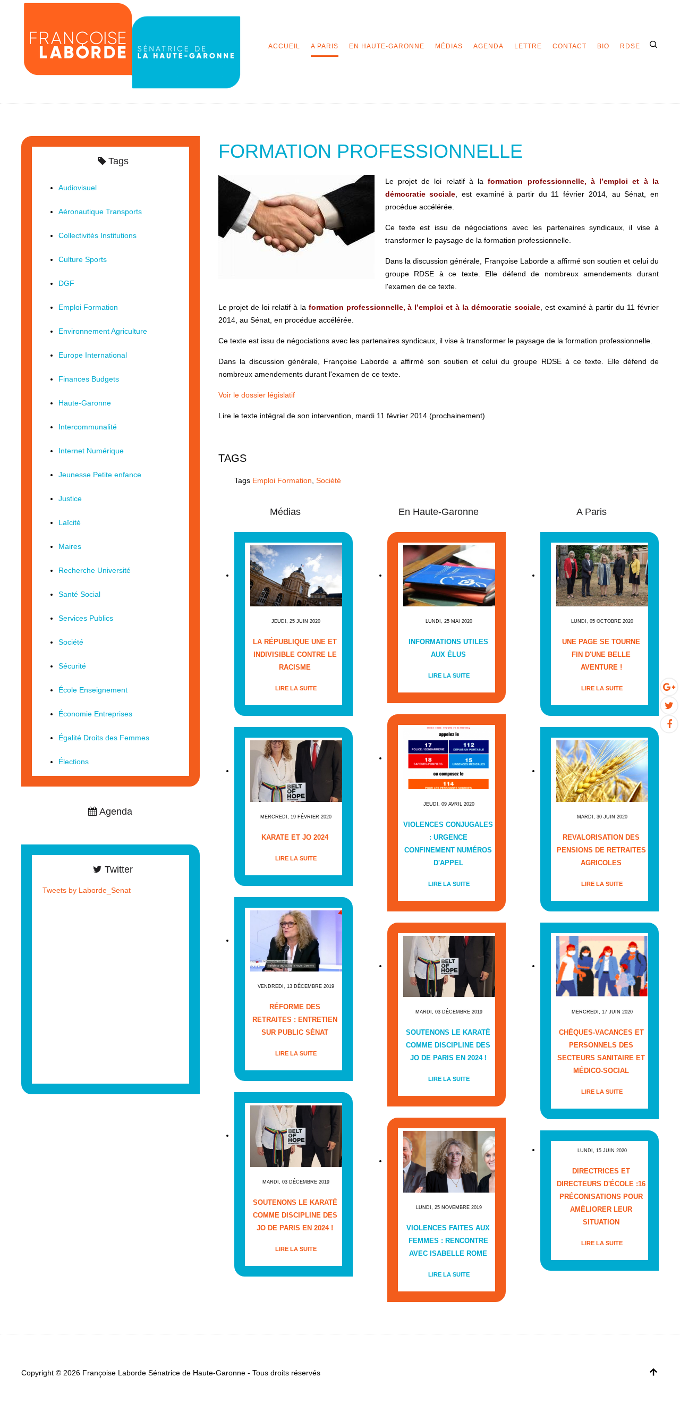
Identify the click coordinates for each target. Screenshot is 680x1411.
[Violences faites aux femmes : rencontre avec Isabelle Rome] (449, 1161)
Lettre (528, 46)
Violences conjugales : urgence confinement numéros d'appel (448, 844)
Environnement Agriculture (102, 331)
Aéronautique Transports (100, 211)
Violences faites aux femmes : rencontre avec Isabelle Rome (448, 1240)
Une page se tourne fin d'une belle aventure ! (601, 654)
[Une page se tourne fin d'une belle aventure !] (602, 575)
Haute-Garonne (84, 403)
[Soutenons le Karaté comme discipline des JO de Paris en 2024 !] (296, 1135)
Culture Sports (82, 259)
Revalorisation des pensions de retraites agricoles (601, 850)
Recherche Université (94, 570)
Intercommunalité (87, 427)
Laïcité (69, 522)
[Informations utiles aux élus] (449, 575)
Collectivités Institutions (97, 235)
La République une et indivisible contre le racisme (295, 654)
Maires (69, 546)
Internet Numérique (91, 450)
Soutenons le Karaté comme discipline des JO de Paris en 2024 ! (295, 1215)
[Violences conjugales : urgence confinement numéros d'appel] (449, 758)
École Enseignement (93, 690)
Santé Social (79, 594)
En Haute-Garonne (386, 46)
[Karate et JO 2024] (296, 771)
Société (328, 480)
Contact (569, 46)
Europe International (92, 355)
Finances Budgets (88, 379)
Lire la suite (296, 688)
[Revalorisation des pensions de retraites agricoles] (602, 771)
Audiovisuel (77, 187)
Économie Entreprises (95, 713)
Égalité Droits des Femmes (103, 737)
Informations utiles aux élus (448, 648)
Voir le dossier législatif (256, 395)
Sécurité (72, 666)
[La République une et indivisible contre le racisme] (296, 575)
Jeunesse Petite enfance (99, 474)
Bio (603, 46)
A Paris (324, 46)
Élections (73, 761)
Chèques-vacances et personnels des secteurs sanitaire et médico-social (601, 1051)
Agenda (488, 46)
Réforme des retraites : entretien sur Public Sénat (294, 1019)
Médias (449, 46)
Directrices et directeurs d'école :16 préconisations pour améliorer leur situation (601, 1196)
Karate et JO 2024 (294, 837)
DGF (66, 283)
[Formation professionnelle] (296, 226)
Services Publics (85, 618)
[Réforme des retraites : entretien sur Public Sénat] (296, 940)
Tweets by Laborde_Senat (86, 890)
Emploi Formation (282, 480)
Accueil (284, 46)
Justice (70, 498)
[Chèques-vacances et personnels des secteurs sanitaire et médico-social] (602, 966)
